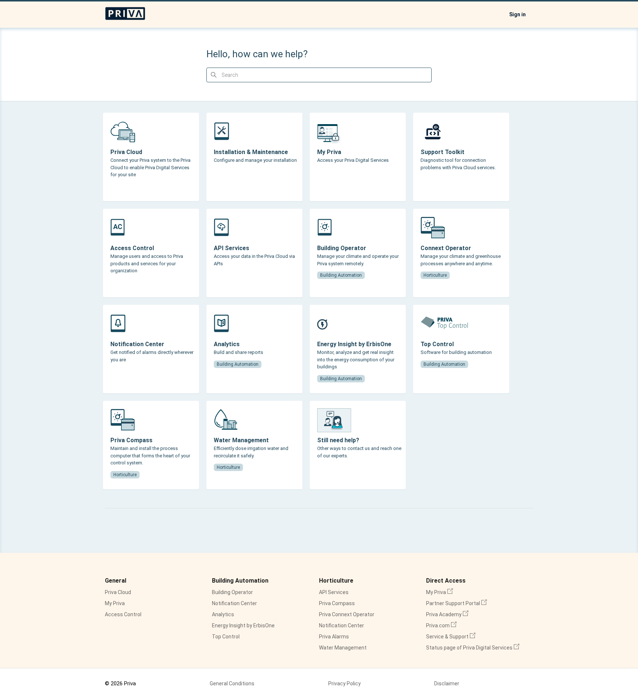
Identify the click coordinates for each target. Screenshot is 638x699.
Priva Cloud (118, 592)
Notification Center (234, 603)
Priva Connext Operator (346, 614)
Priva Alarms (334, 637)
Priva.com (441, 625)
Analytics (223, 614)
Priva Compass (337, 603)
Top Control (226, 637)
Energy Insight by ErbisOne (243, 625)
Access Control (123, 614)
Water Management (343, 648)
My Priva (115, 603)
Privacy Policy (344, 683)
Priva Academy (447, 614)
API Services (334, 592)
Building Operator (232, 592)
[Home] (125, 18)
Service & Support (451, 637)
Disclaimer (446, 683)
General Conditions (232, 683)
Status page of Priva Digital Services (472, 648)
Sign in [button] (517, 14)
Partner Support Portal (456, 603)
